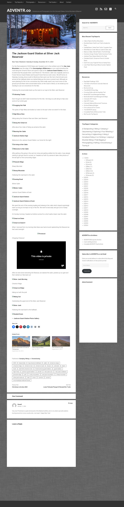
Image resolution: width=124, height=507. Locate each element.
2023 (14, 363)
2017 (86, 195)
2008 (86, 214)
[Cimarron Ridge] (18, 288)
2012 (86, 205)
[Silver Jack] (16, 305)
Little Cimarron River (38, 347)
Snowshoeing (36, 358)
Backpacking (88, 129)
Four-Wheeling (107, 132)
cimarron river (29, 366)
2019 (86, 190)
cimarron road (40, 366)
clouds (49, 366)
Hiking (27, 358)
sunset (48, 377)
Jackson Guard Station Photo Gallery (26, 318)
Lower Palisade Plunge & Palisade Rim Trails (57, 387)
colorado (56, 366)
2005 (86, 221)
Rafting (96, 143)
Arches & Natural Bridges (91, 105)
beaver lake (22, 363)
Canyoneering (87, 132)
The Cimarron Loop (57, 347)
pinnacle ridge (17, 374)
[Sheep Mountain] (18, 170)
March (90, 171)
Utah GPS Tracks (89, 101)
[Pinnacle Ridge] (18, 162)
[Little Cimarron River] (41, 341)
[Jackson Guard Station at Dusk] (23, 201)
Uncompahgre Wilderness (42, 68)
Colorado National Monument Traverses (95, 103)
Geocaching (86, 134)
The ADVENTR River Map (91, 90)
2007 (86, 216)
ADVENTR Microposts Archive (92, 239)
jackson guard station (28, 371)
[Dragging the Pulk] (19, 105)
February (90, 173)
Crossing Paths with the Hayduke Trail (94, 92)
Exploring (96, 132)
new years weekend (60, 371)
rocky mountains (34, 374)
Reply (71, 403)
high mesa (16, 371)
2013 (86, 203)
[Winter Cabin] (17, 188)
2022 (86, 184)
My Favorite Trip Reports (91, 114)
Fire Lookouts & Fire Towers (92, 107)
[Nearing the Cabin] (19, 131)
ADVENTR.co (19, 10)
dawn (63, 366)
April (89, 168)
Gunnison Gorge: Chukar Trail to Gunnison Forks (98, 54)
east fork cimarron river (25, 369)
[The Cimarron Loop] (61, 341)
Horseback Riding (88, 137)
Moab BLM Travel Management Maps (94, 94)
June (89, 164)
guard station (58, 369)
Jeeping (110, 137)
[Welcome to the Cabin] (20, 149)
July (89, 162)
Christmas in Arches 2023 (20, 387)
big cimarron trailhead (34, 363)
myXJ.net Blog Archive (90, 242)
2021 (86, 186)
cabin (45, 363)
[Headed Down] (17, 314)
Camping (22, 358)
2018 (86, 192)
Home (9, 2)
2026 (87, 158)
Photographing (87, 143)
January (90, 175)
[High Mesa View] (18, 114)
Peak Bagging (100, 140)
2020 (86, 188)
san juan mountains (47, 374)
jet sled (39, 371)
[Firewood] (41, 234)
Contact (68, 2)
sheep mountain (61, 374)
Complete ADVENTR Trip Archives (93, 244)
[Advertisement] (98, 312)
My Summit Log (88, 88)
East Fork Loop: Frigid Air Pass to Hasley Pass (97, 62)
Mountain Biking (87, 140)
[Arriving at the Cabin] (20, 144)
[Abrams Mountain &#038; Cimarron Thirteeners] (21, 341)
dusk (14, 369)
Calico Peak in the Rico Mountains (93, 41)
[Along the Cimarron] (19, 123)
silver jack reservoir (18, 377)
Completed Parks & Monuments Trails (95, 112)
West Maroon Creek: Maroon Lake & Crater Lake (97, 49)
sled (28, 377)
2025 (86, 177)
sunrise (41, 377)
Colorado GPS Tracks (90, 99)
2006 (86, 219)
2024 (86, 179)
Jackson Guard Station (54, 70)
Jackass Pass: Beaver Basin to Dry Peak (95, 56)
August (90, 160)
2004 (86, 223)
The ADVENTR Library (90, 109)
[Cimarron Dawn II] (18, 223)
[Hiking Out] (16, 297)
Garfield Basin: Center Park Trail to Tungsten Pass (98, 47)
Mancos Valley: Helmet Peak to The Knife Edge (97, 52)
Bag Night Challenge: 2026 (91, 81)
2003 (86, 225)
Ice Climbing (100, 137)
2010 (86, 210)
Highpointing (96, 134)
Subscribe (87, 271)
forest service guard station (43, 369)
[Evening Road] (17, 179)
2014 (86, 201)
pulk (25, 374)
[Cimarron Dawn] (18, 218)
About (62, 2)
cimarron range (54, 363)
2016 (86, 197)
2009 (86, 212)
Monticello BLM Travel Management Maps (96, 96)
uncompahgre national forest (21, 380)
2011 (86, 208)
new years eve (48, 371)
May (89, 166)
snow (34, 377)
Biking (97, 129)
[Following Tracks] (18, 94)
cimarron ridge (17, 366)
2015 (86, 199)
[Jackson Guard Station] (20, 197)
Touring (84, 145)
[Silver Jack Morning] (19, 279)
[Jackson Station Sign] (20, 136)
